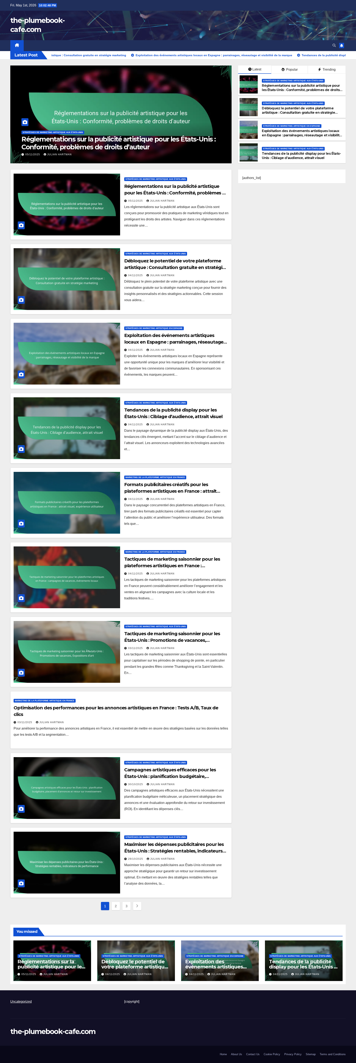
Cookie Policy (272, 1054)
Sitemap (311, 1054)
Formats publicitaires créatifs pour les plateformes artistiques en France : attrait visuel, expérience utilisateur (170, 491)
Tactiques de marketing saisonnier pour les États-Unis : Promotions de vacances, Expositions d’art (172, 640)
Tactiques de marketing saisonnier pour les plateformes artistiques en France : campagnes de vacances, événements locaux (174, 565)
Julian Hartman (59, 154)
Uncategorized (21, 1001)
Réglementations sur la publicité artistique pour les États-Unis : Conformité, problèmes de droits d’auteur (301, 90)
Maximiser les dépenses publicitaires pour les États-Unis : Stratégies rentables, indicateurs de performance (174, 851)
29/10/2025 (136, 858)
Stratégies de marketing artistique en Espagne (291, 126)
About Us (236, 1054)
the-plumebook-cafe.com (53, 1031)
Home (223, 1054)
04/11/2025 (33, 154)
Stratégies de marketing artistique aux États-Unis (53, 132)
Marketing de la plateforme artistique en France (155, 477)
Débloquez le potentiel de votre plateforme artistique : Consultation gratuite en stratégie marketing (105, 143)
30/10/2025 (136, 784)
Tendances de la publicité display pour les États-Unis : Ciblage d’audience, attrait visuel (301, 156)
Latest (256, 69)
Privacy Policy (293, 1054)
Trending (329, 69)
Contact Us (253, 1054)
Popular (291, 69)
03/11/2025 (136, 648)
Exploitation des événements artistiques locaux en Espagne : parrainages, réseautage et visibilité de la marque (301, 135)
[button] (334, 45)
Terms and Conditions (333, 1054)
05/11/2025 (136, 200)
